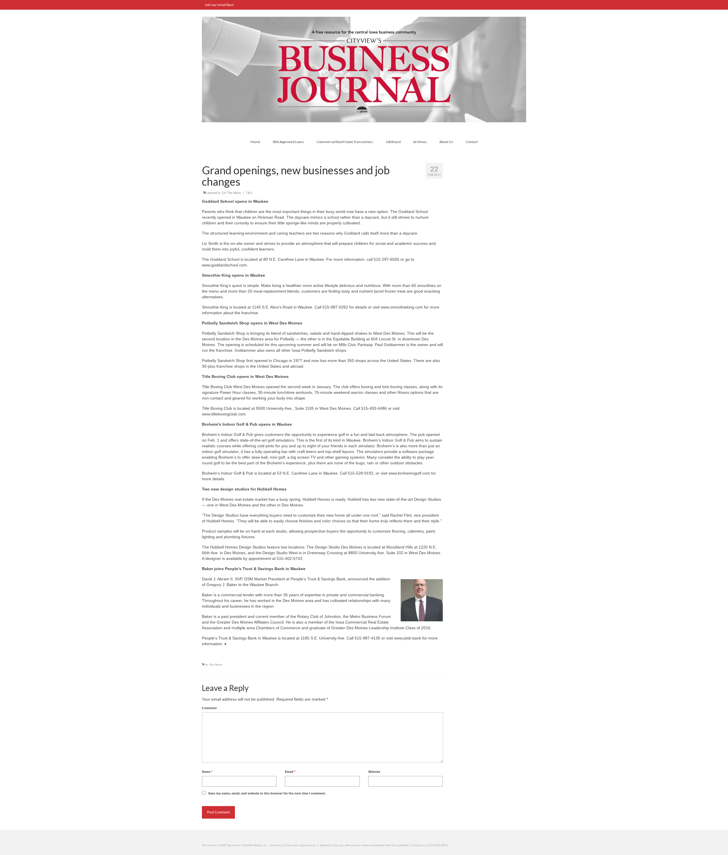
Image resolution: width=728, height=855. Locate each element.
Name (207, 771)
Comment (209, 708)
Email (290, 771)
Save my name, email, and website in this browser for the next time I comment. (267, 793)
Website (374, 771)
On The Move (231, 192)
